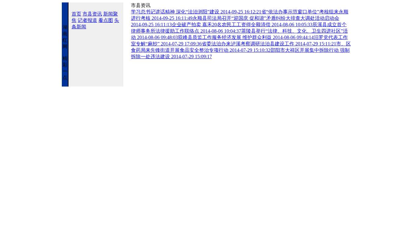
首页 (76, 13)
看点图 (105, 20)
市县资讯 (92, 13)
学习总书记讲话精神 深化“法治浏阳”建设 (196, 11)
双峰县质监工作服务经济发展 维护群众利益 (246, 37)
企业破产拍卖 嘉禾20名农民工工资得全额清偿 (242, 24)
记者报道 (87, 20)
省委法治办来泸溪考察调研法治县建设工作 (269, 43)
